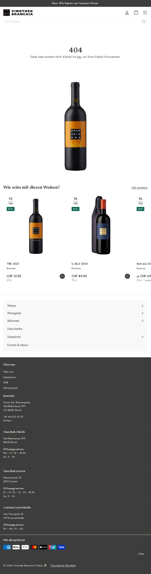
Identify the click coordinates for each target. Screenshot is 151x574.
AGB (5, 382)
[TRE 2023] (35, 239)
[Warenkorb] (136, 12)
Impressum (9, 377)
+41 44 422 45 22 (13, 416)
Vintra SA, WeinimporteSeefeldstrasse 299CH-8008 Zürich (16, 406)
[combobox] (75, 21)
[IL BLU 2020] (100, 239)
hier (79, 57)
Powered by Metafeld (63, 565)
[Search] (144, 21)
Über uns (8, 371)
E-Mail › (7, 420)
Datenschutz (10, 388)
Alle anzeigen (140, 187)
